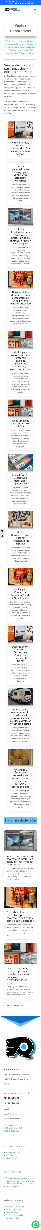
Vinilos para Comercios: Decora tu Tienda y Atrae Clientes (20, 594)
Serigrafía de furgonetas (25, 47)
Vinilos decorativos (26, 53)
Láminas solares (12, 1212)
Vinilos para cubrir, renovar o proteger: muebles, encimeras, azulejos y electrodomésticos (20, 360)
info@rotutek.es (10, 1114)
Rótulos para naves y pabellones (19, 1184)
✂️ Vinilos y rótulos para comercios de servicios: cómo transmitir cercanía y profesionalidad (20, 778)
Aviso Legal (8, 1125)
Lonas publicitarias (13, 1218)
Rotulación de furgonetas (14, 44)
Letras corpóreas (13, 1186)
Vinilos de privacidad (14, 1209)
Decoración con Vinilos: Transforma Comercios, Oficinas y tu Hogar (20, 653)
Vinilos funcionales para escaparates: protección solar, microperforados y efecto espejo (20, 236)
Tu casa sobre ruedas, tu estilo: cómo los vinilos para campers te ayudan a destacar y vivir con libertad (20, 716)
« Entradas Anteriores (13, 1006)
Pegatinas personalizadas (16, 1215)
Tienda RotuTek (12, 1158)
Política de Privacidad (13, 1128)
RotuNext (10, 1155)
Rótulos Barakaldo (13, 1152)
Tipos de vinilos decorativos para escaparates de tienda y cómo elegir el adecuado (20, 297)
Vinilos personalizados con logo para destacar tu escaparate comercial (20, 173)
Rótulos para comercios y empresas (21, 1181)
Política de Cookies (12, 1131)
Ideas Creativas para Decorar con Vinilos (20, 423)
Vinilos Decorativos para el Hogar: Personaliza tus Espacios (20, 537)
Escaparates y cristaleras (16, 1206)
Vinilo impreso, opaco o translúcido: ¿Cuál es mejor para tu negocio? (20, 148)
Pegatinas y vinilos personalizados (20, 41)
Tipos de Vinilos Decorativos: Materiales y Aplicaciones (20, 479)
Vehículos (12, 50)
